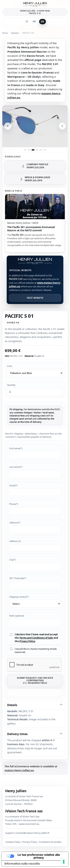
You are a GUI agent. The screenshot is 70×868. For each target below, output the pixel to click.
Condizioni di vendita (50, 842)
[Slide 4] (37, 150)
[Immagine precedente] (7, 126)
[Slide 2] (29, 150)
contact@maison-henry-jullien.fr (32, 832)
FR (34, 21)
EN (42, 21)
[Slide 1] (25, 150)
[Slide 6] (45, 150)
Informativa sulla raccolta (22, 863)
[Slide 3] (33, 150)
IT (27, 21)
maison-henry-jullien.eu (19, 770)
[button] (35, 693)
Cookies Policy (12, 842)
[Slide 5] (41, 150)
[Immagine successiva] (62, 126)
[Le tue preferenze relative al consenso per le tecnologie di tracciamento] (63, 861)
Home (5, 33)
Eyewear (15, 33)
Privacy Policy (27, 641)
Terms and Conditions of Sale (36, 637)
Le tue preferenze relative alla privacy (39, 856)
